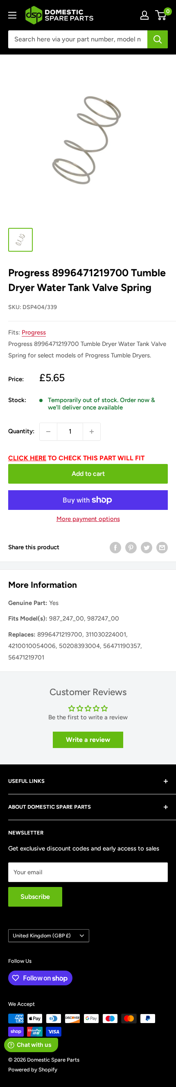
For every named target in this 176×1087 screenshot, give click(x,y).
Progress (34, 332)
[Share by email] (162, 547)
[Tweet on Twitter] (146, 547)
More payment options (88, 519)
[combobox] (77, 39)
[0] (161, 15)
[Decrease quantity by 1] (48, 431)
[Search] (157, 39)
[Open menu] (12, 15)
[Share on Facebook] (115, 547)
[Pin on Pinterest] (131, 547)
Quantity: (21, 431)
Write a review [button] (88, 740)
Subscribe (35, 897)
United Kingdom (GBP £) (42, 935)
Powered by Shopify (32, 1070)
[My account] (144, 15)
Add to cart (88, 474)
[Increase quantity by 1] (91, 431)
